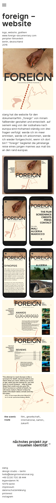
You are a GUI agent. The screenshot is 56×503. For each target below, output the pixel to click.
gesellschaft (33, 417)
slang (5, 468)
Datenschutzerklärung (14, 490)
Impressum (8, 487)
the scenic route (10, 418)
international (28, 420)
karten (39, 420)
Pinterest (7, 494)
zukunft (25, 423)
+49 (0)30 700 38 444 (14, 478)
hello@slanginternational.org (17, 474)
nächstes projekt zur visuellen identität (30, 443)
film (23, 417)
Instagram (7, 497)
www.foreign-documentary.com (19, 36)
